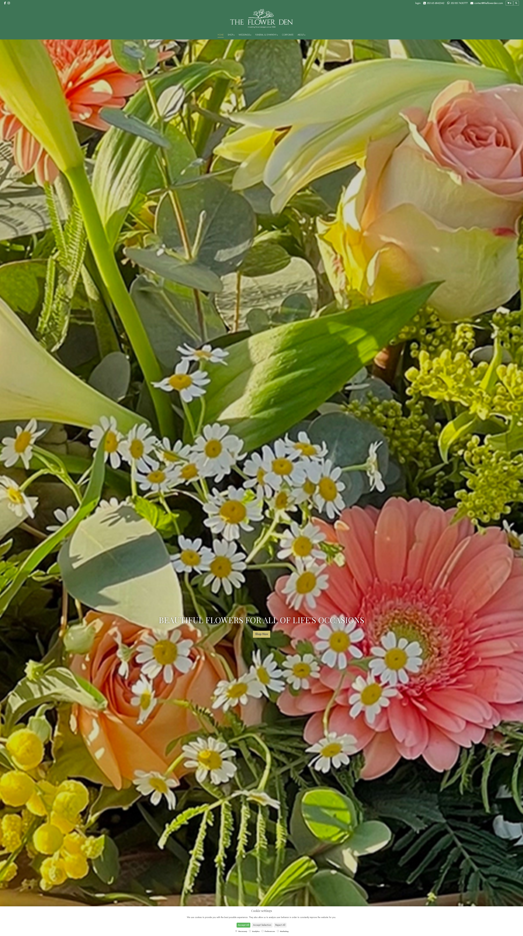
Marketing (283, 931)
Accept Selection (262, 925)
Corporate (288, 34)
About (301, 34)
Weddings (244, 34)
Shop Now (261, 634)
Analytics (256, 931)
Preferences (269, 931)
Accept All (243, 925)
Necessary (242, 931)
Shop (230, 34)
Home (221, 34)
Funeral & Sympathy (265, 34)
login (417, 3)
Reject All (280, 925)
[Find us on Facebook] (5, 3)
